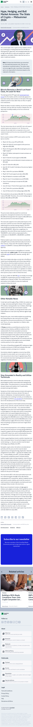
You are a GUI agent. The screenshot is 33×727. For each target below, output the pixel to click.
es (28, 2)
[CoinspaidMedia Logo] (4, 2)
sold (8, 254)
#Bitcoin (18, 527)
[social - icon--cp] (19, 622)
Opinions (7, 7)
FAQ (2, 698)
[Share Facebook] (9, 517)
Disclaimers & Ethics (7, 701)
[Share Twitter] (5, 517)
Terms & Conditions (6, 691)
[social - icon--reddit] (14, 622)
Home (2, 7)
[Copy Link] (23, 517)
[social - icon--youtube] (16, 622)
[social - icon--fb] (11, 622)
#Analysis (12, 527)
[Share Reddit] (19, 517)
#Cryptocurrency (5, 527)
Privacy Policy (5, 693)
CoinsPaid (12, 707)
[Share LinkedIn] (2, 517)
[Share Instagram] (12, 517)
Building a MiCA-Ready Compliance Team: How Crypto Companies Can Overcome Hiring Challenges (13, 597)
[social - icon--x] (8, 622)
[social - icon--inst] (2, 622)
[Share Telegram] (16, 517)
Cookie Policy (5, 696)
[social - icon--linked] (5, 622)
